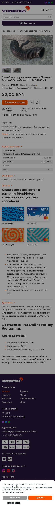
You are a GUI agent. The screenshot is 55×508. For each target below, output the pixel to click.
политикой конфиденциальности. (18, 490)
